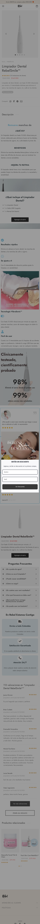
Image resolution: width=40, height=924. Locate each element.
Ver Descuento (20, 487)
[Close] (36, 434)
